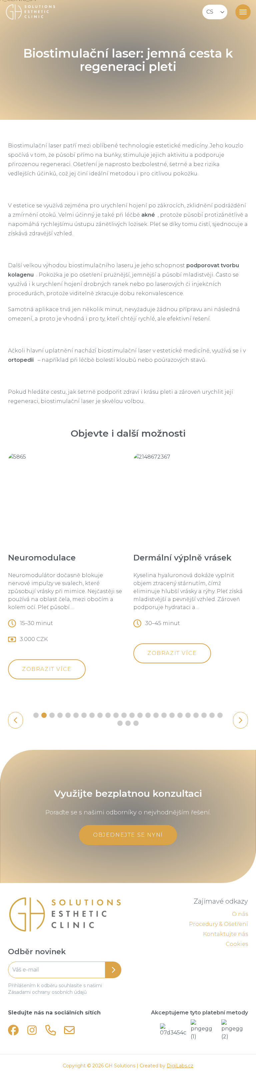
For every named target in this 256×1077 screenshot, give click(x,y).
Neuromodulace (42, 557)
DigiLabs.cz (180, 1066)
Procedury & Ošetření (218, 924)
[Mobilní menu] (243, 12)
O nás (240, 914)
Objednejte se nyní (128, 835)
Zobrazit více (47, 669)
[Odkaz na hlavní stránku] (64, 914)
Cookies (237, 944)
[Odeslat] (113, 970)
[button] (36, 715)
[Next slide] (240, 720)
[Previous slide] (15, 720)
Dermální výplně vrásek (182, 557)
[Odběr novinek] (64, 970)
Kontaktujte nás (225, 934)
